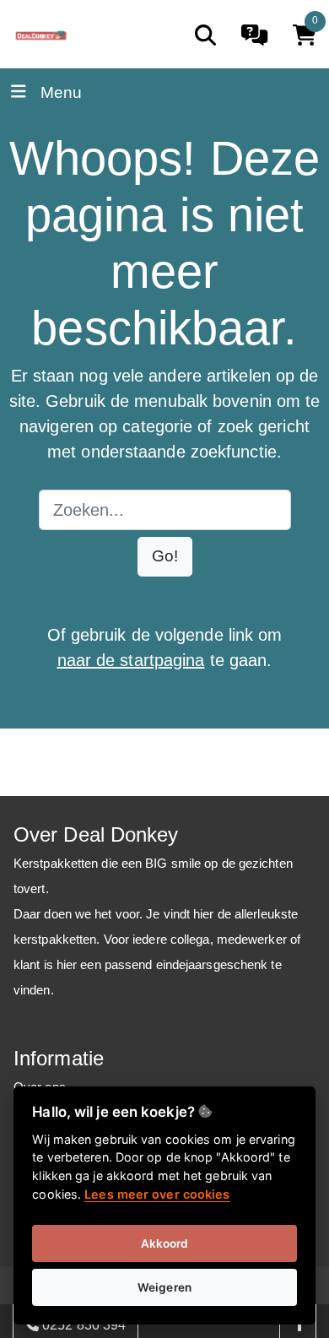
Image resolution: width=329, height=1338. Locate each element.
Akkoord (165, 1243)
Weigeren (164, 1287)
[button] (165, 557)
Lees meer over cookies (156, 1194)
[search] (205, 35)
